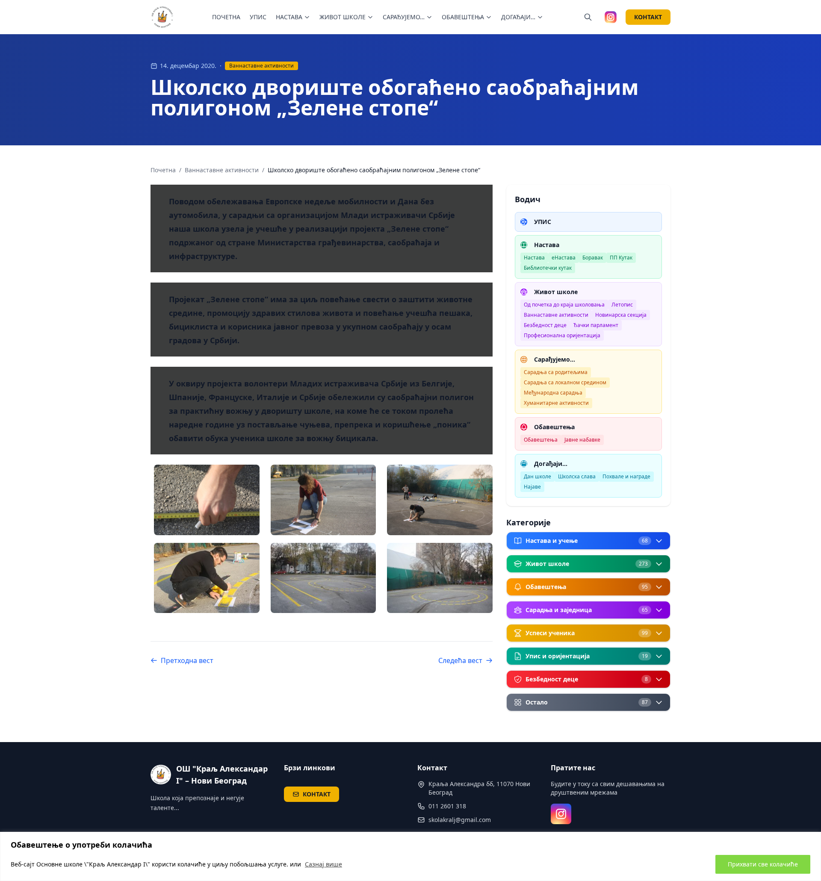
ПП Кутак (621, 257)
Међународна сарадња (553, 392)
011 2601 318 (447, 806)
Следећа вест (460, 660)
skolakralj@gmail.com (459, 820)
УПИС (258, 17)
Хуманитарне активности (556, 403)
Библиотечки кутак (548, 267)
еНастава (564, 257)
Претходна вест (187, 660)
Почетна (163, 170)
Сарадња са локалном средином (565, 382)
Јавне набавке (582, 439)
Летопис (622, 304)
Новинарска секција (621, 314)
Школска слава (577, 476)
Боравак (592, 257)
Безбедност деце (545, 325)
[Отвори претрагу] (588, 17)
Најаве (532, 486)
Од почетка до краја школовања (564, 304)
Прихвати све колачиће (763, 864)
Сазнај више (323, 864)
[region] (410, 856)
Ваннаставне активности (261, 65)
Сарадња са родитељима (556, 372)
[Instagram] (561, 814)
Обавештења (541, 439)
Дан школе (537, 476)
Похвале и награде (626, 476)
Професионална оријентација (562, 335)
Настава (534, 257)
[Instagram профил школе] (610, 17)
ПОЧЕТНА (226, 17)
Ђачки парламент (595, 325)
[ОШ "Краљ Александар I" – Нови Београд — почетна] (162, 17)
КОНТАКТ (648, 17)
